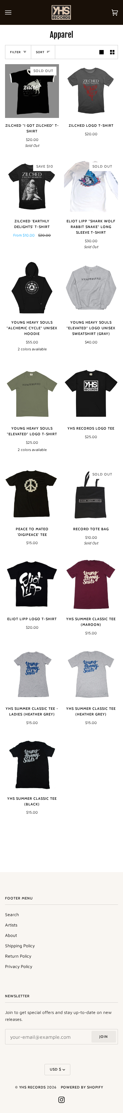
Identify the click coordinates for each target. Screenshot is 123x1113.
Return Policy (18, 956)
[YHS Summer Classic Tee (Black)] (32, 764)
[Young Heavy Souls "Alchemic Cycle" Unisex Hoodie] (32, 288)
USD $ (55, 1069)
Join (103, 1036)
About (11, 935)
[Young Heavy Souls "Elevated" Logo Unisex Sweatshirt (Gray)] (91, 288)
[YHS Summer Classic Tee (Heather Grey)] (91, 674)
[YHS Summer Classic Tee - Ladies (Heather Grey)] (32, 674)
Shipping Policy (20, 945)
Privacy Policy (18, 966)
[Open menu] (14, 12)
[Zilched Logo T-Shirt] (91, 91)
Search (12, 914)
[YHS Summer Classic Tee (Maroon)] (91, 584)
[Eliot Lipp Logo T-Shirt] (32, 584)
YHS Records (32, 1087)
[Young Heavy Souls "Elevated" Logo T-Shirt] (32, 394)
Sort (40, 52)
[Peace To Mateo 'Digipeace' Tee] (32, 494)
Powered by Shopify (82, 1087)
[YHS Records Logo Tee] (91, 394)
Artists (11, 924)
